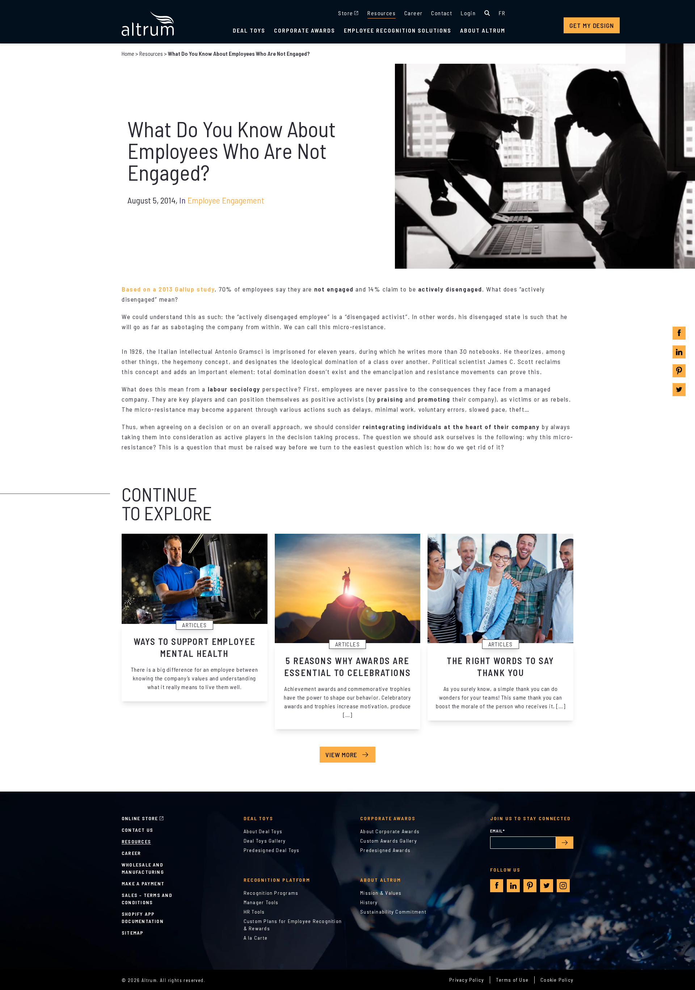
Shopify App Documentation (143, 917)
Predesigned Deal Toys (272, 850)
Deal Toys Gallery (265, 841)
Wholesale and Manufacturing (143, 868)
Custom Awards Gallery (388, 841)
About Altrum (482, 30)
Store (345, 12)
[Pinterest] (679, 371)
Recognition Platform (277, 880)
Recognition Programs (271, 893)
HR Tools (254, 912)
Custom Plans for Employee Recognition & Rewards (293, 924)
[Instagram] (563, 885)
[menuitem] (502, 13)
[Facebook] (679, 333)
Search (487, 13)
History (369, 902)
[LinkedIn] (679, 352)
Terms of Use (512, 980)
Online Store (140, 818)
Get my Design (591, 25)
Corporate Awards (304, 30)
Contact (441, 12)
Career (413, 12)
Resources (381, 12)
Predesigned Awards (385, 850)
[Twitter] (679, 389)
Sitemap (133, 933)
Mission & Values (381, 893)
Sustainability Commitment (393, 912)
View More (341, 755)
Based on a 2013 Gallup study (168, 289)
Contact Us (137, 830)
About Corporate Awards (390, 831)
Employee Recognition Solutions (397, 30)
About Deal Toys (263, 831)
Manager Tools (261, 902)
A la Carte (256, 938)
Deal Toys (249, 30)
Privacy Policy (466, 980)
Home (128, 53)
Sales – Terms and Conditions (147, 898)
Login (468, 12)
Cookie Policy (556, 980)
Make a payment (143, 883)
